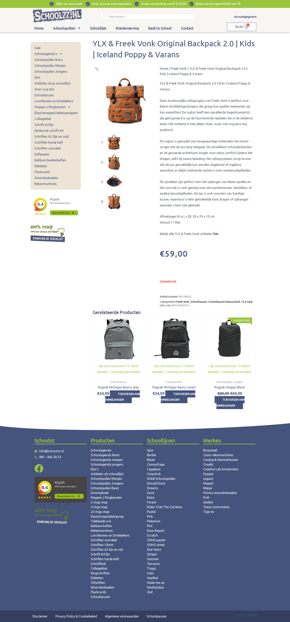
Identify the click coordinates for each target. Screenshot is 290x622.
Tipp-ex (208, 511)
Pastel (151, 511)
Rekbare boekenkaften (50, 160)
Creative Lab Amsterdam (221, 469)
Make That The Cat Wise (164, 507)
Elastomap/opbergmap (107, 516)
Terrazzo (153, 563)
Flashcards (42, 172)
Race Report (155, 530)
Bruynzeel (210, 450)
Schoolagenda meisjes (107, 459)
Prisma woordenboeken (220, 493)
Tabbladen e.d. (101, 521)
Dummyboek (100, 493)
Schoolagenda (101, 450)
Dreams (152, 488)
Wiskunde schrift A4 (49, 130)
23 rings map (100, 511)
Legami (208, 478)
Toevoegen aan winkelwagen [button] (122, 396)
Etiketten (41, 166)
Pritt (206, 497)
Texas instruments (216, 507)
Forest (151, 502)
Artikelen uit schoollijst (107, 474)
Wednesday (155, 587)
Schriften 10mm (102, 545)
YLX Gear (247, 301)
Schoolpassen (157, 616)
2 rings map (99, 502)
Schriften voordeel (48, 148)
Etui (37, 77)
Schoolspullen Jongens (51, 71)
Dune (150, 493)
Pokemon (153, 521)
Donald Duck (156, 483)
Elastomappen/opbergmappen (56, 113)
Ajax (150, 450)
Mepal (207, 488)
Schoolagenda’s (46, 54)
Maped (208, 483)
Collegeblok (43, 119)
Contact (187, 28)
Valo (150, 573)
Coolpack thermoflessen (220, 459)
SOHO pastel (156, 540)
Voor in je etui (44, 89)
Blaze (151, 459)
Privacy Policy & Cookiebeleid (76, 616)
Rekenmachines (46, 184)
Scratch (152, 535)
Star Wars (154, 549)
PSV (150, 526)
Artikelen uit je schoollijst (52, 83)
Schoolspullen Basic (49, 59)
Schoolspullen (64, 28)
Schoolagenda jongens (107, 464)
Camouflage (156, 464)
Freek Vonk (179, 68)
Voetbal (152, 578)
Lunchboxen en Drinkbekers (54, 101)
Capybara (154, 469)
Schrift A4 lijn (44, 124)
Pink (150, 516)
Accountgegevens (245, 16)
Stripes (152, 554)
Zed (149, 592)
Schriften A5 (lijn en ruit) (52, 136)
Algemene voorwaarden (122, 616)
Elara (150, 497)
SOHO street (156, 545)
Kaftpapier (42, 154)
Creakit (208, 464)
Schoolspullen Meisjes (50, 65)
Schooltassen (44, 95)
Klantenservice (127, 28)
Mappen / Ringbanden (50, 107)
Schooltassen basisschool (224, 301)
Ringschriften (100, 573)
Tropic (151, 568)
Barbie (151, 455)
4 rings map (99, 507)
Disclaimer (40, 616)
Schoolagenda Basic (105, 455)
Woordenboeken (46, 178)
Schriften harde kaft (49, 142)
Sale (37, 48)
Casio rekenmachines (218, 455)
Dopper (208, 474)
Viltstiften (98, 582)
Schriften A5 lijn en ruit (107, 549)
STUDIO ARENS (246, 615)
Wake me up (155, 582)
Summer (153, 559)
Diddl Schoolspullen (161, 478)
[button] (97, 69)
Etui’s (95, 469)
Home (39, 28)
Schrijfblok (98, 563)
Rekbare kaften (101, 526)
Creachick (154, 474)
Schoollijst (98, 28)
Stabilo (208, 502)
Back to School (160, 28)
